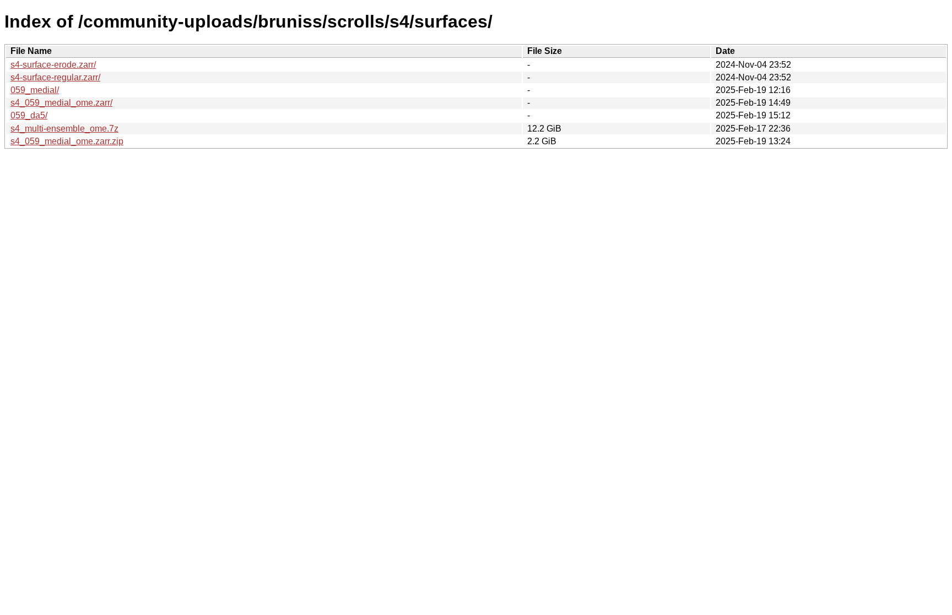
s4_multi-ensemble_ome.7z (64, 128)
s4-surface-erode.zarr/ (53, 64)
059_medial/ (34, 90)
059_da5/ (28, 115)
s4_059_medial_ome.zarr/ (61, 102)
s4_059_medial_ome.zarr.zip (66, 141)
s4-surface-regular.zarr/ (55, 77)
